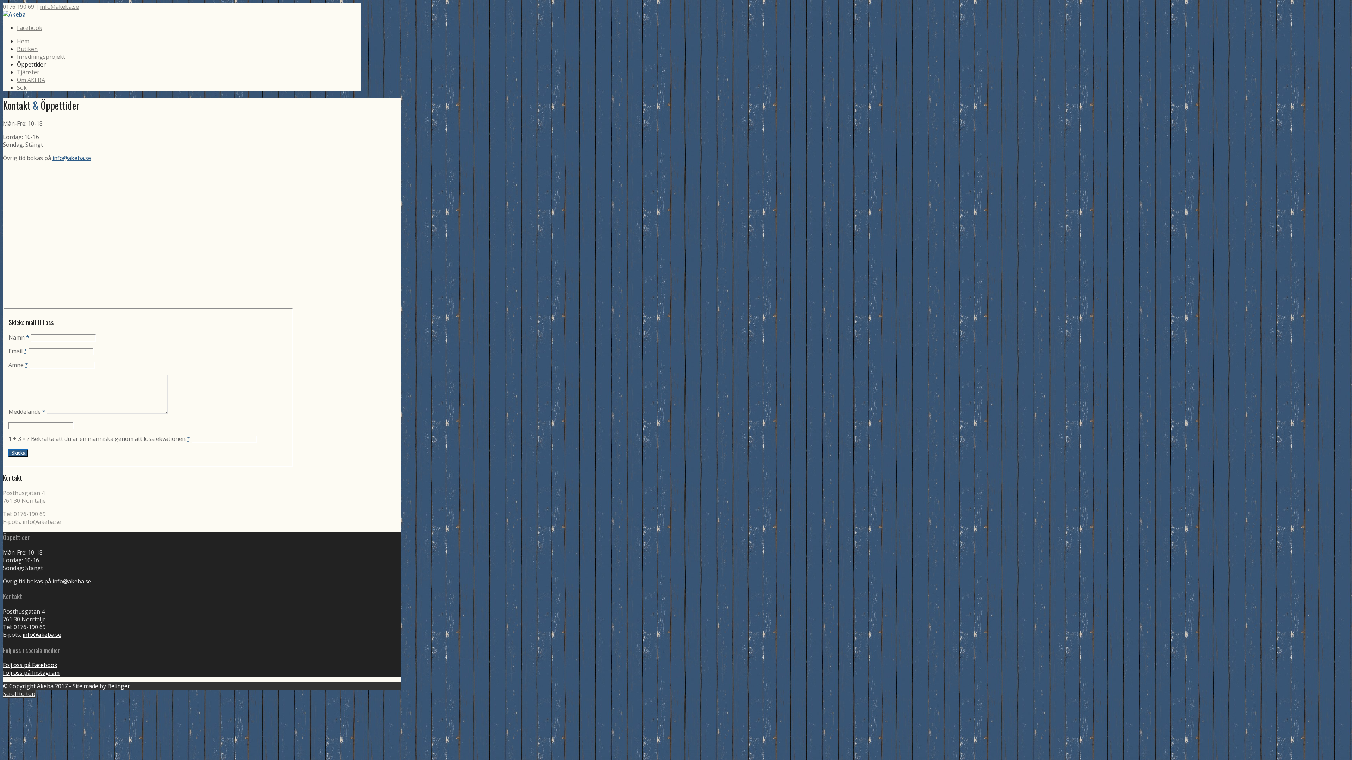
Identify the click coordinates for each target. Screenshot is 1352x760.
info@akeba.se (59, 7)
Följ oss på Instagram (31, 673)
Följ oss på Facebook (30, 665)
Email (17, 351)
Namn (18, 337)
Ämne (18, 365)
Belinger (118, 686)
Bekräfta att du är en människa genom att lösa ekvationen (110, 439)
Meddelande (26, 412)
